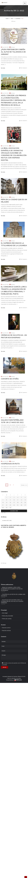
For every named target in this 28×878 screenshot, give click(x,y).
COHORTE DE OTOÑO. (10, 379)
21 (2, 505)
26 (21, 505)
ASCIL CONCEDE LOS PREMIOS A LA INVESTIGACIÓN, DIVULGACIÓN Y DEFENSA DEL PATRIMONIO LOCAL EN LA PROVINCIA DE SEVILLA (13, 100)
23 (10, 505)
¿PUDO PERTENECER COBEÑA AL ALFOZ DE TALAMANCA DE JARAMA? (13, 51)
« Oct (2, 512)
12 (21, 500)
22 (6, 505)
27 (25, 505)
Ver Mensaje (3, 563)
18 (17, 502)
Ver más (3, 68)
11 (17, 500)
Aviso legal (5, 613)
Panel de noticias (6, 630)
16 (10, 502)
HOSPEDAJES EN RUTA (10, 464)
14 (2, 502)
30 (10, 507)
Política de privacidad (7, 616)
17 (14, 502)
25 (17, 505)
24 (14, 505)
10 (14, 500)
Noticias (13, 47)
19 (21, 502)
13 (25, 500)
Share (14, 21)
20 (25, 502)
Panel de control (6, 627)
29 (6, 507)
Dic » (5, 512)
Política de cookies (7, 618)
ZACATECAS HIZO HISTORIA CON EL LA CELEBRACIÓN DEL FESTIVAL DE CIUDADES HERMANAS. (12, 601)
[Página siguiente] (13, 485)
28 (2, 507)
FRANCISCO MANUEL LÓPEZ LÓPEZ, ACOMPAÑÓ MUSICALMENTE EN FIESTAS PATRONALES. (11, 589)
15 (6, 502)
